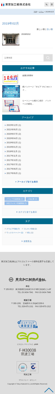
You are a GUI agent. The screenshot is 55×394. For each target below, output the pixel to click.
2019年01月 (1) (14, 147)
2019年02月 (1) (14, 142)
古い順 (50, 29)
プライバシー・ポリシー (27, 380)
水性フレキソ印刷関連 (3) (16, 203)
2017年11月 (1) (14, 156)
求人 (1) (30, 233)
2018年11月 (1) (14, 151)
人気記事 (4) (32, 199)
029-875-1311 (27, 306)
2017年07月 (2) (14, 164)
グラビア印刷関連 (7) (14, 199)
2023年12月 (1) (14, 125)
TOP (35, 12)
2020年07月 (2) (14, 134)
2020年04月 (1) (14, 138)
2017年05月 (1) (14, 173)
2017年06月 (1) (14, 169)
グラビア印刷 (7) (13, 229)
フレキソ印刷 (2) (30, 229)
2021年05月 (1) (14, 129)
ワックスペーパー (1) (14, 233)
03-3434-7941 (27, 292)
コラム (41, 12)
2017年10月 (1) (14, 160)
